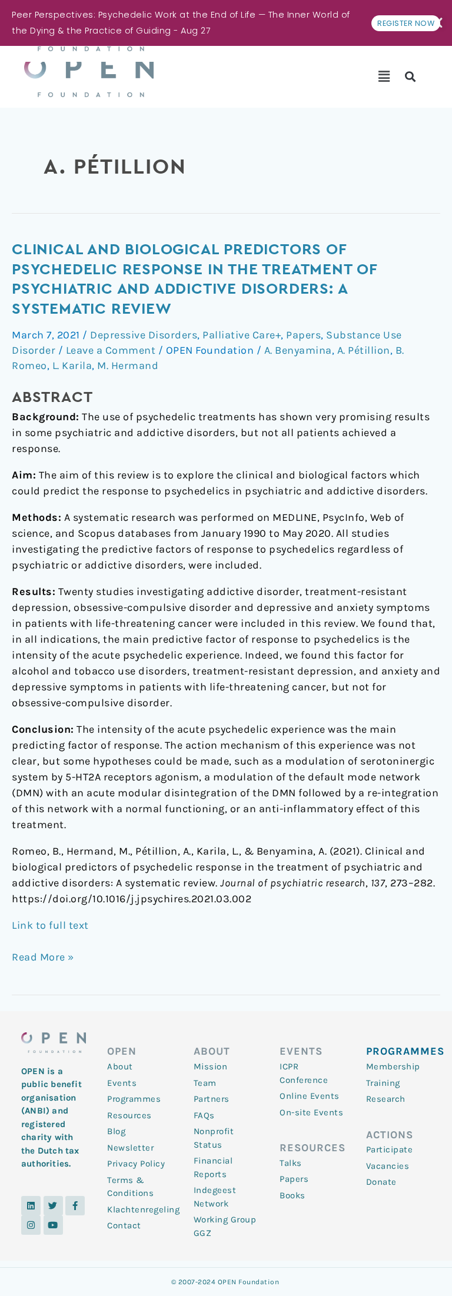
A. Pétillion (363, 350)
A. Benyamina (298, 350)
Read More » (43, 956)
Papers (303, 334)
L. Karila (72, 365)
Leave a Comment (111, 350)
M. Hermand (127, 365)
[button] (384, 76)
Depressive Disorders (143, 334)
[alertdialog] (226, 23)
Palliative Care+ (241, 334)
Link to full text (50, 925)
